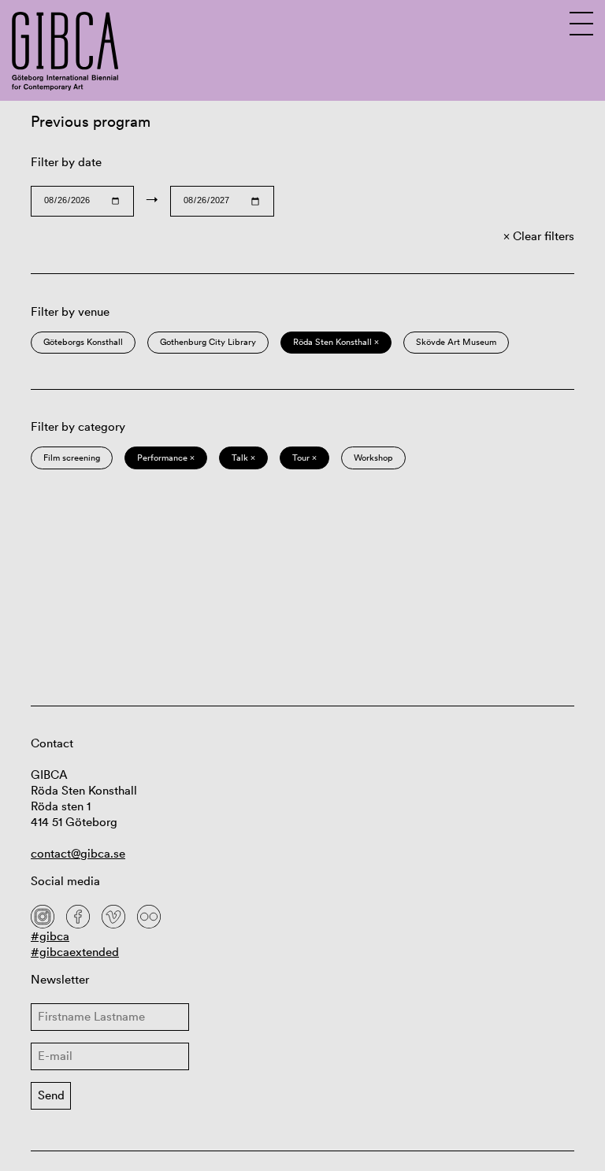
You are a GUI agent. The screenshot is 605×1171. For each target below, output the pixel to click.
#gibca (50, 935)
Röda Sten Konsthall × (336, 341)
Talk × (243, 457)
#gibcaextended (75, 951)
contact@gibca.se (78, 853)
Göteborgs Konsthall (83, 341)
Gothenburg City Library (208, 341)
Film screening (71, 457)
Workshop (373, 457)
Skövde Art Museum (456, 341)
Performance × (166, 457)
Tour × (304, 457)
